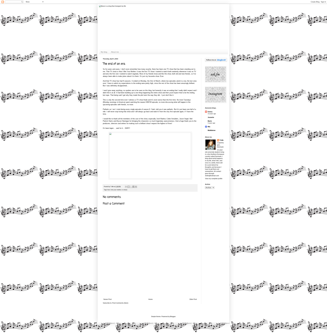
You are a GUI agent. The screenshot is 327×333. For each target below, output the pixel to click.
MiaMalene (211, 130)
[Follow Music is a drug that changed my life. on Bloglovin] (216, 61)
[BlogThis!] (128, 186)
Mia (209, 127)
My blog (104, 52)
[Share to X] (131, 186)
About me (115, 52)
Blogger (173, 316)
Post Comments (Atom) (120, 303)
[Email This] (126, 186)
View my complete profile (213, 179)
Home (150, 299)
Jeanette (211, 117)
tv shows (124, 189)
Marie (210, 121)
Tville (222, 140)
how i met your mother (114, 189)
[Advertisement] (150, 279)
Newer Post (107, 299)
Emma (210, 112)
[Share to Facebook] (133, 186)
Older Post (193, 299)
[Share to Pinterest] (136, 186)
